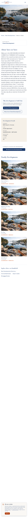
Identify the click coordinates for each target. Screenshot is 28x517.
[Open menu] (25, 2)
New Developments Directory (8, 271)
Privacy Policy (8, 509)
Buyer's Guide (16, 273)
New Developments (10, 35)
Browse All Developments (11, 108)
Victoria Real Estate (6, 273)
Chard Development (8, 43)
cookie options (15, 509)
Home (2, 35)
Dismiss (7, 513)
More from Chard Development (12, 111)
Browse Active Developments (14, 149)
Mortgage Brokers (5, 276)
